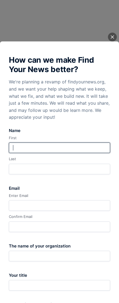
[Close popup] (112, 37)
